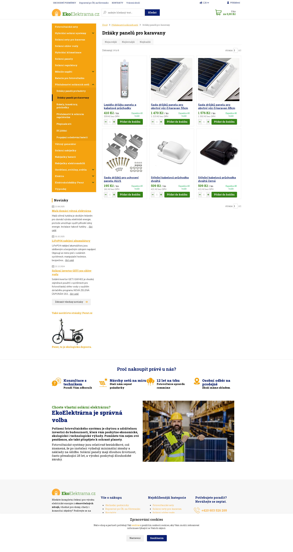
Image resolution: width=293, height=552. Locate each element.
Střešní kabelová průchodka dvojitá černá (217, 179)
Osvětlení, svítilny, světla (71, 169)
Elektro (59, 176)
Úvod (104, 25)
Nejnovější (111, 41)
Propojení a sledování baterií (72, 137)
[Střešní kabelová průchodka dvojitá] (171, 152)
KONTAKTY (117, 2)
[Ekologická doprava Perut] (68, 331)
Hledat (152, 12)
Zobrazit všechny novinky (69, 301)
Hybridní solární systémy (70, 33)
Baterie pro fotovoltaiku (69, 78)
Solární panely (64, 58)
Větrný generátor (65, 144)
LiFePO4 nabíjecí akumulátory (71, 240)
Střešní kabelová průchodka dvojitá (170, 179)
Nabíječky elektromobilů (70, 163)
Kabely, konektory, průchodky (67, 106)
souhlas (136, 525)
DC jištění (61, 130)
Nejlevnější (128, 41)
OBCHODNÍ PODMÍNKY (64, 2)
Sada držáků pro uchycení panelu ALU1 (121, 179)
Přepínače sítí (63, 123)
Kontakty (110, 512)
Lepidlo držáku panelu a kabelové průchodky (120, 106)
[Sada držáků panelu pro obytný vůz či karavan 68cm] (218, 79)
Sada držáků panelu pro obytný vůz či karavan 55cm (169, 106)
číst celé (69, 260)
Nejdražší (145, 41)
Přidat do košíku (130, 121)
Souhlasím (157, 538)
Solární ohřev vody (66, 45)
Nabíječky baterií (65, 156)
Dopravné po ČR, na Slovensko (94, 2)
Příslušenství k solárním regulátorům (70, 116)
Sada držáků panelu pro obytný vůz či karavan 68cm (216, 106)
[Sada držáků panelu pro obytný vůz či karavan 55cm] (171, 79)
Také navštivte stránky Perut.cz (72, 313)
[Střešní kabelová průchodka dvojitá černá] (218, 152)
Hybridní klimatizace (68, 52)
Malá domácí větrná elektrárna (71, 210)
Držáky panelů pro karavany (73, 97)
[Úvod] (75, 12)
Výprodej (60, 188)
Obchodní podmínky (117, 505)
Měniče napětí (63, 71)
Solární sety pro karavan (70, 39)
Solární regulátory (66, 65)
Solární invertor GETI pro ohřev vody (71, 272)
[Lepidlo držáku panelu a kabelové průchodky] (124, 79)
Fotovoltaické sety (66, 26)
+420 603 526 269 (214, 510)
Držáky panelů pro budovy (71, 90)
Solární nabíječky (65, 150)
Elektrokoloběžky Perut (69, 182)
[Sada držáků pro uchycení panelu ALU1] (124, 152)
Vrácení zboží (133, 2)
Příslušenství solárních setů (72, 84)
